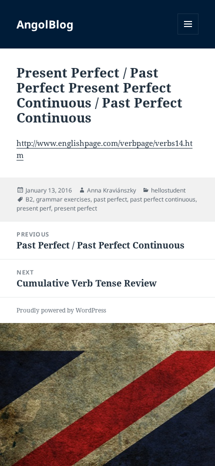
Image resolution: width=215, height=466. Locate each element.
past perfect (110, 199)
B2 (29, 199)
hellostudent (168, 190)
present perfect (75, 208)
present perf (33, 208)
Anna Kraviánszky (111, 190)
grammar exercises (63, 199)
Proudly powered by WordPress (61, 310)
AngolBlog (45, 24)
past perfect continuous (163, 199)
